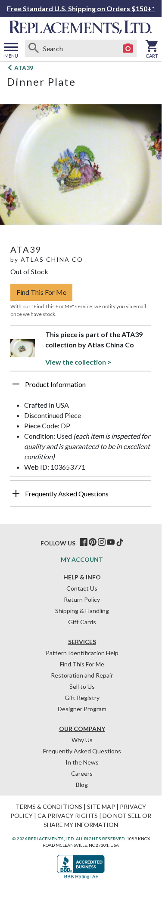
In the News (82, 762)
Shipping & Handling (82, 610)
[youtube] (111, 542)
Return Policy (82, 599)
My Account (82, 559)
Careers (82, 773)
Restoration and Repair (82, 675)
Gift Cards (82, 621)
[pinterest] (93, 542)
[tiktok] (120, 542)
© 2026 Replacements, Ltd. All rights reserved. (69, 838)
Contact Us (81, 588)
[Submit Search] (33, 48)
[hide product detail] (16, 384)
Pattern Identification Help (82, 652)
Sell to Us (82, 686)
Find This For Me (41, 292)
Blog (82, 784)
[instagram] (102, 542)
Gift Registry (82, 697)
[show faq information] (16, 493)
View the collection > (78, 362)
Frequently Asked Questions (82, 751)
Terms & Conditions (49, 806)
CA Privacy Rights (67, 815)
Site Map (101, 806)
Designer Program (82, 708)
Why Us (82, 739)
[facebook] (83, 542)
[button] (80, 387)
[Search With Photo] (128, 48)
